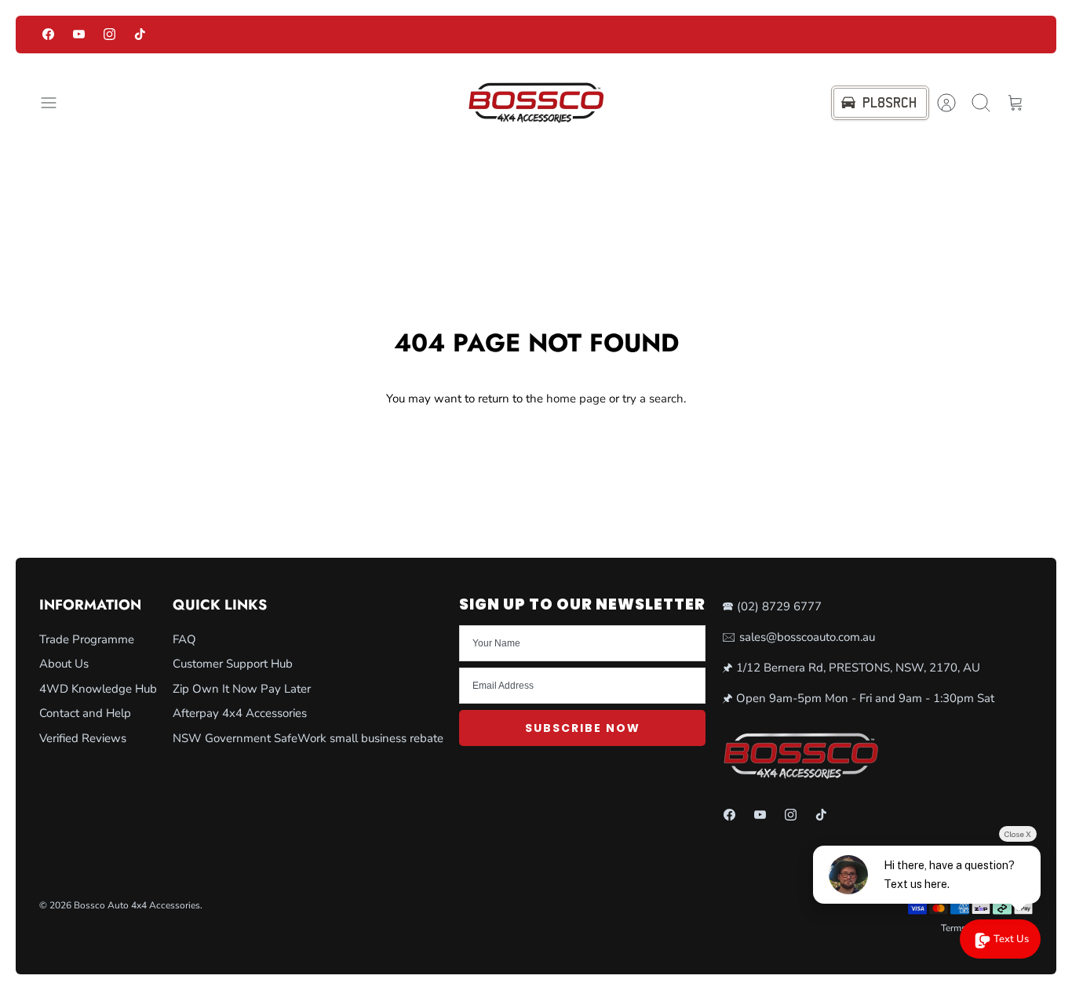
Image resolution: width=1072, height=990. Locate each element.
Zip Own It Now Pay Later (242, 689)
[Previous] (300, 34)
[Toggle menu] (56, 102)
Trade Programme (86, 639)
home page (576, 398)
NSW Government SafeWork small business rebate (308, 738)
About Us (64, 664)
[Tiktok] (140, 34)
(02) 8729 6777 (779, 606)
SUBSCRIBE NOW (582, 728)
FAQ (184, 639)
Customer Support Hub (233, 664)
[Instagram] (109, 34)
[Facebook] (48, 34)
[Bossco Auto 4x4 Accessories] (536, 102)
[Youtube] (79, 34)
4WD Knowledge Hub (98, 689)
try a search (653, 398)
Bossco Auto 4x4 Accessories (137, 905)
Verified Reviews (82, 738)
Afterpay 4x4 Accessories (240, 713)
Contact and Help (85, 713)
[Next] (773, 34)
